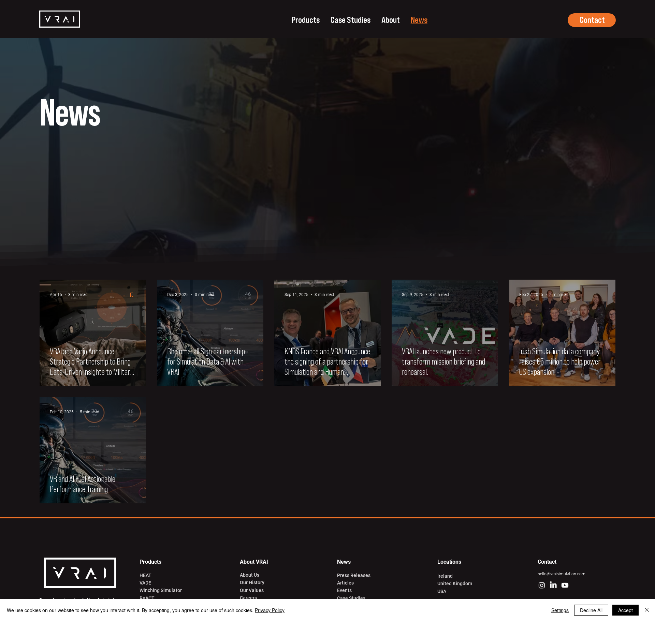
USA (441, 591)
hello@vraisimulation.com (561, 574)
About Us (249, 575)
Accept (625, 610)
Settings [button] (560, 610)
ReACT (147, 598)
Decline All (591, 610)
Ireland (445, 576)
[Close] (647, 610)
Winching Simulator (161, 590)
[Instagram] (542, 585)
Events (344, 590)
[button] (306, 20)
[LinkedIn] (553, 585)
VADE (145, 583)
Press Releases (353, 575)
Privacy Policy (270, 610)
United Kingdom (454, 583)
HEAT (145, 575)
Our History (252, 582)
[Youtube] (565, 585)
